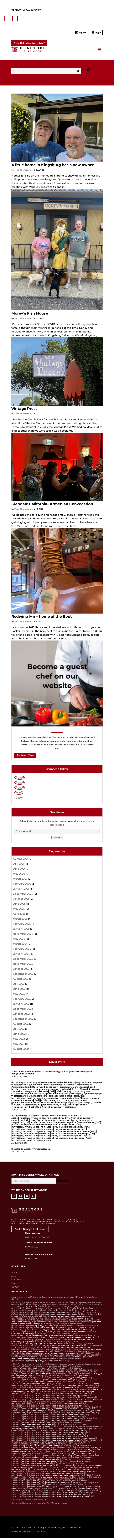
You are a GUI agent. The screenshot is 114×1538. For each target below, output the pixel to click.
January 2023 (21, 1003)
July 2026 (19, 863)
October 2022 (21, 1013)
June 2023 (19, 988)
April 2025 (19, 913)
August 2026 (21, 858)
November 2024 (23, 933)
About (14, 1276)
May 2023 (19, 993)
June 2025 (19, 903)
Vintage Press (24, 408)
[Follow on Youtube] (8, 18)
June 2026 (19, 868)
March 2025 (20, 918)
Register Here (25, 755)
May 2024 (19, 938)
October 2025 (21, 898)
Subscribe (57, 837)
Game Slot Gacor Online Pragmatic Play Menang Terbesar (39, 1503)
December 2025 (23, 893)
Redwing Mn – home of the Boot (41, 616)
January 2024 (21, 953)
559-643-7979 (31, 1258)
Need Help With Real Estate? (29, 43)
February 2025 (22, 923)
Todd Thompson (22, 170)
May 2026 (19, 873)
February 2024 (22, 948)
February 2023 (22, 998)
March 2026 (20, 878)
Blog (13, 1283)
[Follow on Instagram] (20, 1196)
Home (14, 1272)
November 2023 (23, 963)
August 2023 (21, 978)
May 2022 (19, 1038)
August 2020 (21, 1048)
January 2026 (21, 888)
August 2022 (21, 1023)
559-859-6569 (31, 1247)
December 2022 (23, 1008)
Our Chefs (16, 1279)
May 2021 (18, 1043)
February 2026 (22, 883)
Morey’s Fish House (29, 313)
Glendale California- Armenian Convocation (52, 504)
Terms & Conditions (35, 1531)
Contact (15, 1287)
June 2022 (19, 1033)
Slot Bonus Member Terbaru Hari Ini (28, 1499)
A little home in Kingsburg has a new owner (52, 165)
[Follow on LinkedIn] (15, 18)
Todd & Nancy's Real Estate (30, 1229)
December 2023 (23, 958)
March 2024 (20, 943)
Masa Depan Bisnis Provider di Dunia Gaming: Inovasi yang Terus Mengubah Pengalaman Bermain (54, 1298)
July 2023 (18, 983)
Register (83, 32)
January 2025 (21, 928)
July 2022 (18, 1028)
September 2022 (23, 1018)
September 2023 (23, 973)
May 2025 (19, 908)
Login (98, 32)
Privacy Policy (18, 1531)
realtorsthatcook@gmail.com (39, 1237)
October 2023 (21, 968)
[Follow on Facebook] (14, 1196)
